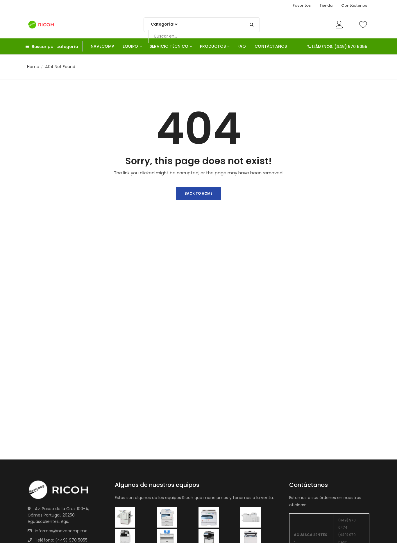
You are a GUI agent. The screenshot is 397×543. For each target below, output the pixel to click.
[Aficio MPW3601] (167, 538)
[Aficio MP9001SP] (125, 538)
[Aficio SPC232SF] (209, 538)
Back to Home (198, 193)
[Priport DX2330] (209, 517)
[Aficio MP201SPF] (125, 517)
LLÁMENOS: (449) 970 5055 (339, 46)
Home (33, 67)
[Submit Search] (252, 24)
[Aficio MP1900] (250, 538)
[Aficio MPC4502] (250, 517)
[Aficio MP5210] (167, 517)
